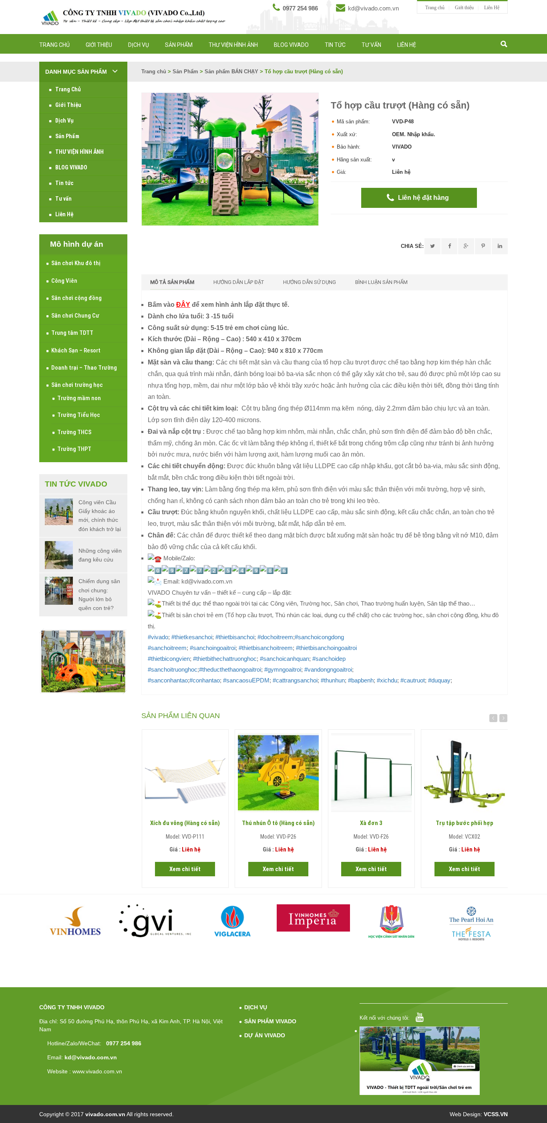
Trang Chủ (54, 45)
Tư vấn (371, 45)
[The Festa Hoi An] (471, 923)
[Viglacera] (234, 922)
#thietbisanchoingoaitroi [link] (326, 647)
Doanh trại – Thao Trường (84, 367)
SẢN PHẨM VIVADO (270, 1021)
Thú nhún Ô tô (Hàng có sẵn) (278, 823)
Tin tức (335, 45)
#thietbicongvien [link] (169, 658)
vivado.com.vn (105, 1114)
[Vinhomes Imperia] (313, 918)
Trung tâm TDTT (72, 332)
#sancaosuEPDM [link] (246, 680)
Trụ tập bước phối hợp (464, 823)
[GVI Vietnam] (155, 920)
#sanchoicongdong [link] (319, 637)
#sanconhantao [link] (168, 680)
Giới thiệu (464, 7)
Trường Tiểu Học (78, 415)
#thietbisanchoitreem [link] (266, 647)
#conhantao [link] (204, 680)
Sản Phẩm (179, 45)
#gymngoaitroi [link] (282, 669)
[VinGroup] (76, 920)
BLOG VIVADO (291, 45)
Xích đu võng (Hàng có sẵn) (185, 823)
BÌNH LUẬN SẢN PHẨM (381, 282)
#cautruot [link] (412, 680)
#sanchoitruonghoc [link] (172, 669)
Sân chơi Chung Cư (75, 315)
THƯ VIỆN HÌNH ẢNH (233, 45)
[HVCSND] (392, 921)
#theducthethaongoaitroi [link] (230, 669)
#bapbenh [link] (361, 680)
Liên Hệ (491, 7)
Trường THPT (74, 449)
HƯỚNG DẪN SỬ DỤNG (309, 282)
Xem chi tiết (185, 869)
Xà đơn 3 (371, 823)
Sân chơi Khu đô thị (76, 263)
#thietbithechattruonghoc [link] (225, 658)
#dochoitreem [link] (275, 637)
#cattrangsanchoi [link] (295, 680)
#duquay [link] (439, 680)
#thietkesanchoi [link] (191, 637)
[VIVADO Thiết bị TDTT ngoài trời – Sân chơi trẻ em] (133, 17)
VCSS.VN (496, 1114)
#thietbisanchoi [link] (234, 637)
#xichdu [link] (387, 680)
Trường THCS (74, 432)
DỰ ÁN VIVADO (264, 1035)
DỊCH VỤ (255, 1007)
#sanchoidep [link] (329, 658)
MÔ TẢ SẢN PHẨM (172, 282)
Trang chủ (434, 7)
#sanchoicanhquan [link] (284, 658)
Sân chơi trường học (77, 384)
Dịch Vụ (138, 45)
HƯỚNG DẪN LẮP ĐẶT (238, 282)
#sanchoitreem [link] (167, 647)
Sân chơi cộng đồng (76, 298)
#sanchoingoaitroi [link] (212, 647)
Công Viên (64, 280)
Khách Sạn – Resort (76, 350)
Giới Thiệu (99, 45)
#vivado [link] (158, 637)
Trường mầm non (79, 398)
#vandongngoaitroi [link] (328, 669)
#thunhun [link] (333, 680)
